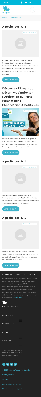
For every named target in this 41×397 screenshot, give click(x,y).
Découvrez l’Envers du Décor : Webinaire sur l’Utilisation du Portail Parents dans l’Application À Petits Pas (20, 97)
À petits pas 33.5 (14, 218)
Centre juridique (8, 375)
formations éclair (30, 111)
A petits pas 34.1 (14, 161)
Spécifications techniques (11, 384)
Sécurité (5, 379)
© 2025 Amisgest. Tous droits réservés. (16, 370)
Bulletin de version (29, 32)
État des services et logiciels (12, 389)
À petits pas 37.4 (14, 26)
